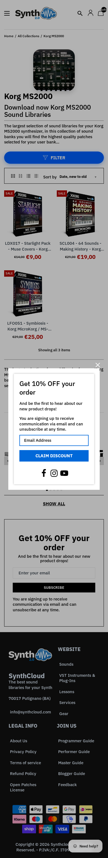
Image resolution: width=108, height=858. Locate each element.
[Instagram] (54, 473)
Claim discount (54, 455)
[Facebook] (44, 473)
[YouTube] (64, 473)
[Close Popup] (97, 364)
